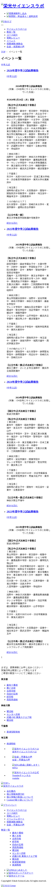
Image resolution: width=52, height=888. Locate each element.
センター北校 (13, 714)
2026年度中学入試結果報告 (23, 70)
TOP (3, 52)
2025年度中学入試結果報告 (23, 228)
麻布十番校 (12, 685)
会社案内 (11, 791)
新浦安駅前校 (13, 732)
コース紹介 (12, 35)
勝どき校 (11, 688)
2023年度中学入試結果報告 (23, 511)
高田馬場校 (12, 699)
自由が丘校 (12, 694)
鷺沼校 (10, 711)
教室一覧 (11, 32)
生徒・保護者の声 (15, 46)
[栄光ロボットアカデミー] (20, 873)
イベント (11, 41)
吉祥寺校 (11, 691)
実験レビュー (13, 38)
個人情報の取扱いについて (20, 797)
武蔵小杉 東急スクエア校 (19, 717)
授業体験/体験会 (15, 43)
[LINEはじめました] (17, 870)
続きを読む (12, 223)
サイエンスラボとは (17, 29)
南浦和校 (11, 743)
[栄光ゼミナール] (15, 876)
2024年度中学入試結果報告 (23, 381)
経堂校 (10, 697)
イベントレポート (15, 819)
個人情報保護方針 (15, 794)
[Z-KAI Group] (8, 885)
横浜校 (10, 720)
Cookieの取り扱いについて (20, 800)
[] (12, 76)
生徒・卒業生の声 (15, 825)
